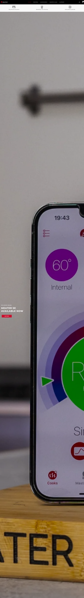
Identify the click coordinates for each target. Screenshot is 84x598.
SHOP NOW (7, 316)
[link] (14, 8)
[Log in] (79, 2)
